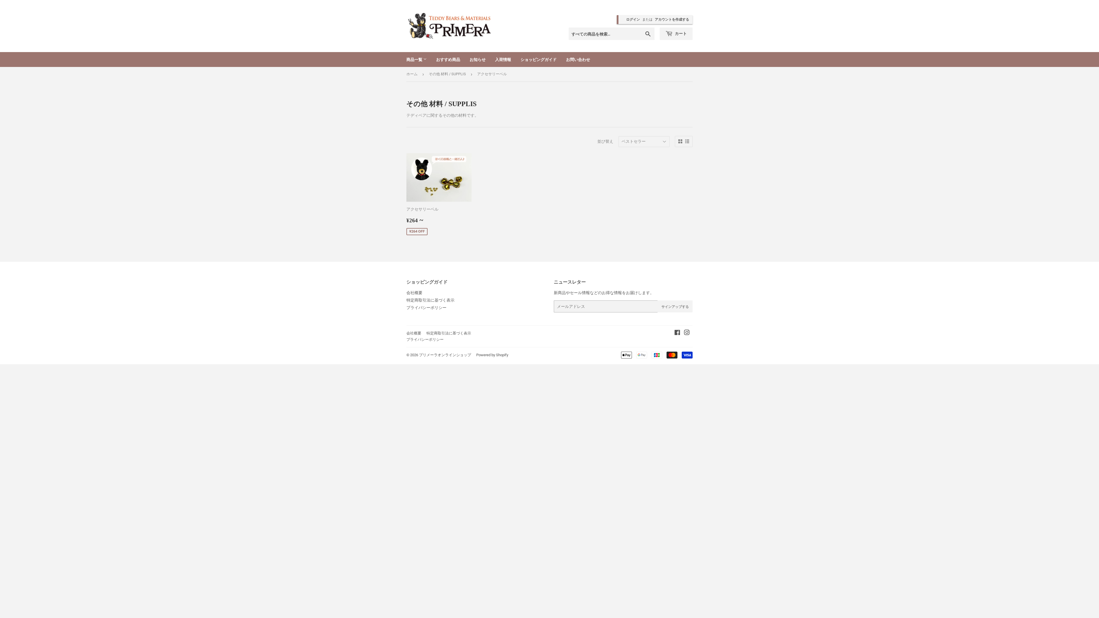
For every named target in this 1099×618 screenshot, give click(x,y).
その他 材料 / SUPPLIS (447, 74)
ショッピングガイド (539, 59)
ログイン (633, 19)
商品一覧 (414, 59)
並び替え (605, 141)
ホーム (412, 74)
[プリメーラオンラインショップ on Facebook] (677, 333)
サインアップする (675, 306)
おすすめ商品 (448, 59)
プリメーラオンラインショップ (445, 355)
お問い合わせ (578, 59)
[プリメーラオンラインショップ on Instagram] (687, 333)
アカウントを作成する (672, 19)
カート (680, 33)
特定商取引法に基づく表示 (430, 300)
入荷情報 (503, 59)
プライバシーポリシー (426, 307)
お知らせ (478, 59)
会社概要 (414, 292)
